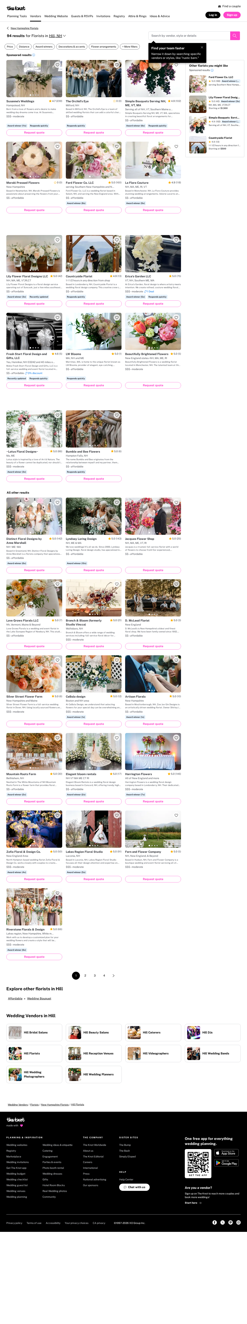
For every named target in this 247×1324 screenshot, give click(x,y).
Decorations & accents (72, 46)
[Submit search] (235, 35)
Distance (24, 46)
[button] (33, 55)
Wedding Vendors (18, 1104)
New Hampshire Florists (24, 28)
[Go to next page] (113, 975)
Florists (34, 1104)
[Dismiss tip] (202, 47)
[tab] (30, 95)
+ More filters (129, 46)
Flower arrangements (103, 46)
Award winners (43, 46)
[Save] (57, 64)
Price (10, 46)
